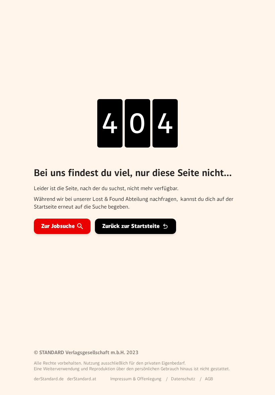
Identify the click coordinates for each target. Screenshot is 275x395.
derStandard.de (49, 378)
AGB (209, 378)
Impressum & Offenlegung (135, 378)
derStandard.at (81, 378)
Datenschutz (183, 378)
